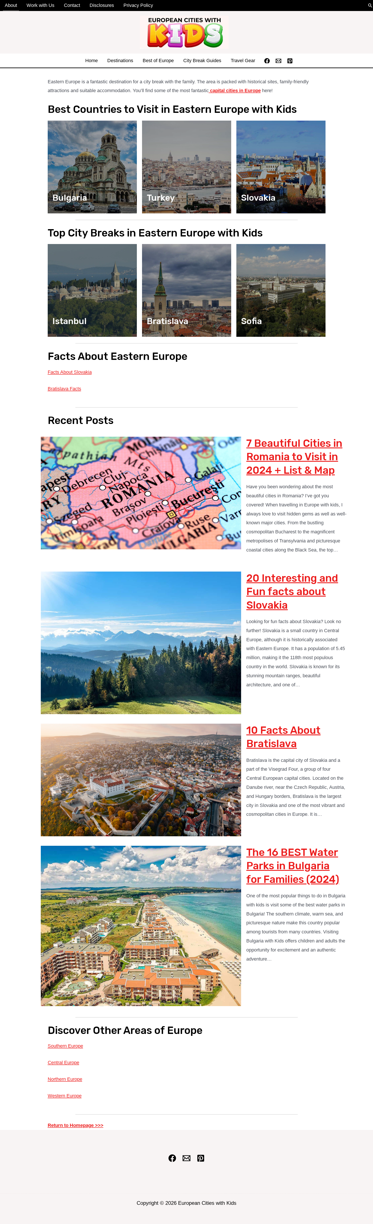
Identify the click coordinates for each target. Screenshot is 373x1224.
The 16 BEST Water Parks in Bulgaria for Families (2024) (292, 865)
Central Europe (63, 1062)
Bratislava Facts (64, 388)
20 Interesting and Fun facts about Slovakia (292, 591)
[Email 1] (278, 61)
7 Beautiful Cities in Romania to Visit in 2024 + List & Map (294, 456)
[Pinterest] (290, 61)
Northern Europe (65, 1079)
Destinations (120, 60)
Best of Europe (158, 60)
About (11, 5)
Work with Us (40, 5)
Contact (72, 5)
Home (91, 60)
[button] (370, 5)
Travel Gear (243, 60)
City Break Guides (202, 60)
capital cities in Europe (235, 90)
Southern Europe (65, 1046)
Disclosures (102, 5)
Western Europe (65, 1095)
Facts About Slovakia (70, 372)
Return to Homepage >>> (75, 1125)
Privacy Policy (138, 5)
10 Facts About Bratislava (283, 737)
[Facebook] (267, 61)
